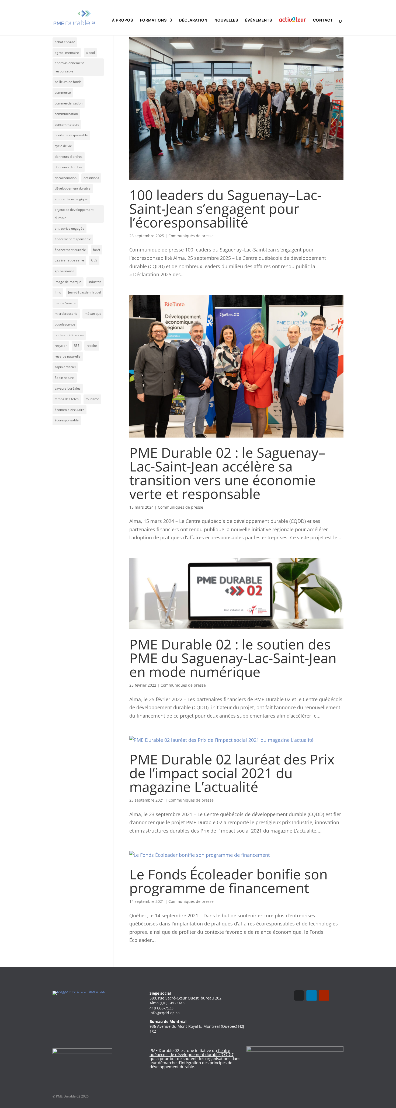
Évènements (258, 20)
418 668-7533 (161, 1008)
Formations (153, 20)
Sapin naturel (65, 377)
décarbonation (66, 178)
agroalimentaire (67, 52)
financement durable (70, 249)
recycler (61, 345)
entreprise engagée (69, 228)
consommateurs (67, 124)
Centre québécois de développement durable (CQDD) (192, 1052)
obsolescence (65, 324)
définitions (91, 178)
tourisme (92, 399)
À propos (122, 20)
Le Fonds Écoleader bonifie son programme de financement (228, 881)
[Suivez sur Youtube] (324, 995)
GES (94, 260)
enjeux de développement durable (74, 213)
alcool (90, 52)
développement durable (73, 188)
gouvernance (64, 271)
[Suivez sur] (336, 995)
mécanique (93, 313)
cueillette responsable (71, 135)
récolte (91, 345)
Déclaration (193, 20)
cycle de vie (63, 146)
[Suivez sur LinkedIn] (311, 995)
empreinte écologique (71, 199)
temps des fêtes (67, 399)
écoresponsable (67, 420)
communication (66, 113)
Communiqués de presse (191, 235)
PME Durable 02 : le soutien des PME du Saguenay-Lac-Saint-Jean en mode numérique (232, 658)
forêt (96, 249)
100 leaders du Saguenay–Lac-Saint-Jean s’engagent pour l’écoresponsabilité (225, 208)
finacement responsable (73, 239)
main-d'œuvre (65, 303)
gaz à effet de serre (69, 260)
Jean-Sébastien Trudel (84, 292)
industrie (95, 281)
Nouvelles (226, 20)
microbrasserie (66, 313)
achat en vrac (65, 42)
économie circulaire (69, 409)
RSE (76, 345)
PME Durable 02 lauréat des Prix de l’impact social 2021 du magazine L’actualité (232, 773)
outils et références (69, 335)
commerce (63, 92)
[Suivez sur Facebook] (299, 995)
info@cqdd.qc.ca (165, 1012)
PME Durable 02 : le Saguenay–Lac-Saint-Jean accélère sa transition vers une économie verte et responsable (227, 473)
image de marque (68, 281)
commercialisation (68, 103)
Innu (58, 292)
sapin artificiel (65, 367)
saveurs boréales (68, 388)
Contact (323, 20)
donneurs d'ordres (68, 156)
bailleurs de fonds (68, 81)
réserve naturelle (68, 356)
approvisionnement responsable (69, 67)
